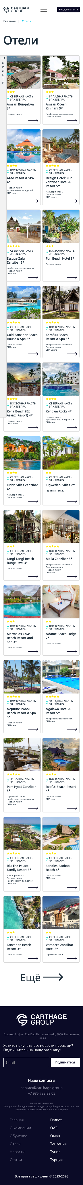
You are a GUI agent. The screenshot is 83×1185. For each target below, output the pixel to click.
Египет (56, 1119)
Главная (17, 1119)
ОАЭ (54, 1127)
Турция (56, 1159)
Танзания (58, 1143)
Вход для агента (68, 9)
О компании (19, 19)
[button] (44, 9)
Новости (17, 1151)
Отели (15, 1143)
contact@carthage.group (42, 1087)
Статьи (16, 1159)
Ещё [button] (30, 977)
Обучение (18, 1135)
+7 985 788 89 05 (41, 1093)
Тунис (55, 1151)
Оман (55, 1135)
